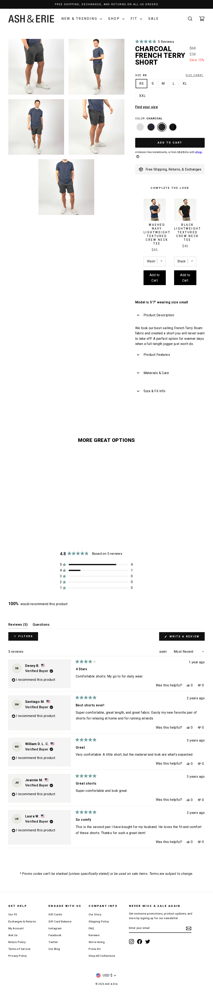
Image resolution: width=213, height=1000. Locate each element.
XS (141, 83)
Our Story (95, 914)
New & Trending (80, 19)
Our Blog (54, 949)
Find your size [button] (146, 107)
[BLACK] (173, 129)
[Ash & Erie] (31, 19)
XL (185, 83)
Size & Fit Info (155, 391)
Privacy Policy (17, 955)
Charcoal (162, 127)
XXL (142, 96)
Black (173, 127)
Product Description (159, 315)
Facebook (54, 935)
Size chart (194, 75)
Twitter (53, 942)
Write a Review (186, 638)
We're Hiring (97, 942)
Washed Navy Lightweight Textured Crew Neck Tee (157, 234)
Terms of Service (19, 949)
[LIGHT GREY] (140, 129)
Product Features (157, 355)
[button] (154, 41)
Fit (135, 19)
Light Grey (140, 127)
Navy (151, 127)
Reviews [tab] (18, 625)
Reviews (94, 935)
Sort (163, 651)
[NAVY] (151, 129)
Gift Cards (55, 914)
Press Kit (95, 949)
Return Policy (17, 942)
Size (169, 75)
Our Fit (12, 914)
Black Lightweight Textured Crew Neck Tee (187, 232)
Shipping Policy (99, 921)
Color (148, 118)
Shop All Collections (102, 955)
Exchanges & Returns (22, 921)
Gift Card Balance (59, 921)
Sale (153, 19)
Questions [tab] (41, 625)
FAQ (91, 928)
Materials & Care (156, 373)
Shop (114, 19)
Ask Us (12, 935)
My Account (16, 928)
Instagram (55, 928)
